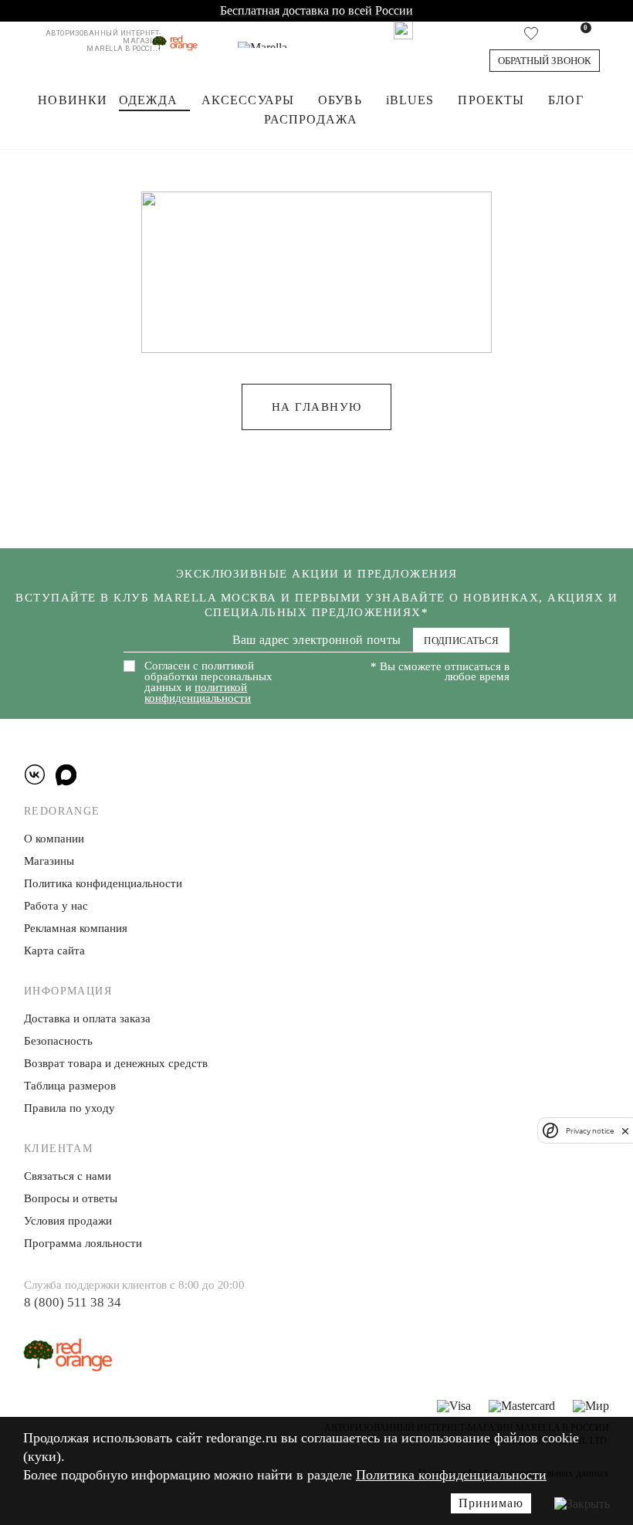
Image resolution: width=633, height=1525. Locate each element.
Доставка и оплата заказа (87, 1018)
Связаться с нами (67, 1176)
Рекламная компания (75, 928)
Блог (565, 100)
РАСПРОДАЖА (310, 119)
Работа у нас (56, 906)
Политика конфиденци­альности (103, 883)
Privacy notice (590, 1131)
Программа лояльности (83, 1243)
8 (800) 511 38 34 (72, 1302)
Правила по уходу (69, 1108)
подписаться (461, 640)
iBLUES (410, 100)
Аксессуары (247, 100)
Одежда (148, 100)
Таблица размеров (70, 1085)
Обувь (340, 100)
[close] (625, 1130)
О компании (54, 838)
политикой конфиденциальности (197, 692)
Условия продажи (68, 1221)
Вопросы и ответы (70, 1198)
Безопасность (58, 1041)
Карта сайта (54, 950)
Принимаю (491, 1503)
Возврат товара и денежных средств (116, 1063)
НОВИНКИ (72, 100)
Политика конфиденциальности (451, 1475)
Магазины (49, 861)
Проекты (491, 100)
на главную (317, 407)
